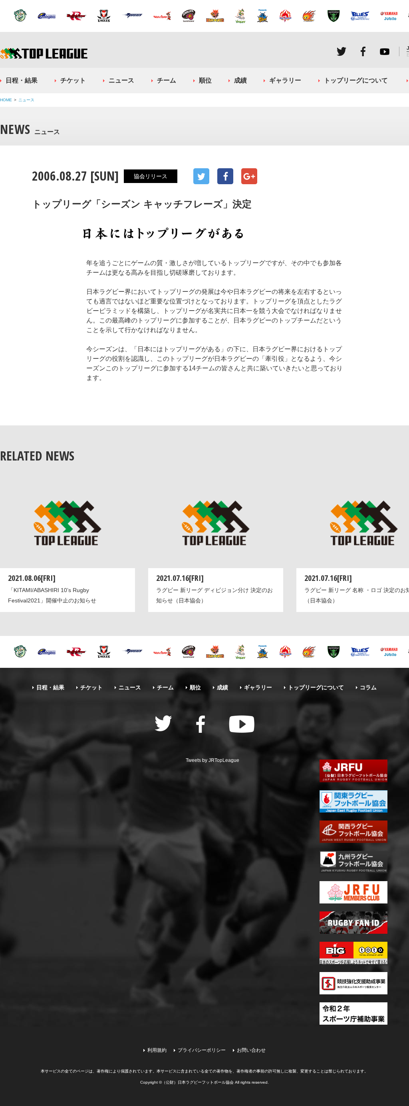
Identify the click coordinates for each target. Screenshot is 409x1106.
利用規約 (157, 1050)
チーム (166, 80)
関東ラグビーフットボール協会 (353, 801)
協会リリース (150, 176)
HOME (6, 100)
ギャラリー (285, 80)
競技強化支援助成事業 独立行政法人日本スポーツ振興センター (353, 983)
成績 (240, 80)
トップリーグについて (356, 80)
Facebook (363, 51)
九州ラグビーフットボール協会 (353, 862)
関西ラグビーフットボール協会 (353, 832)
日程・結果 (22, 80)
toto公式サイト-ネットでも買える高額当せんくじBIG (353, 953)
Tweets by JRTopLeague (212, 760)
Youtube (384, 51)
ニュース (121, 80)
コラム (368, 687)
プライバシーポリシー (202, 1050)
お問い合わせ (251, 1050)
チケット (73, 80)
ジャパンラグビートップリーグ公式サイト (43, 53)
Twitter (341, 51)
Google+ (249, 176)
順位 (205, 80)
